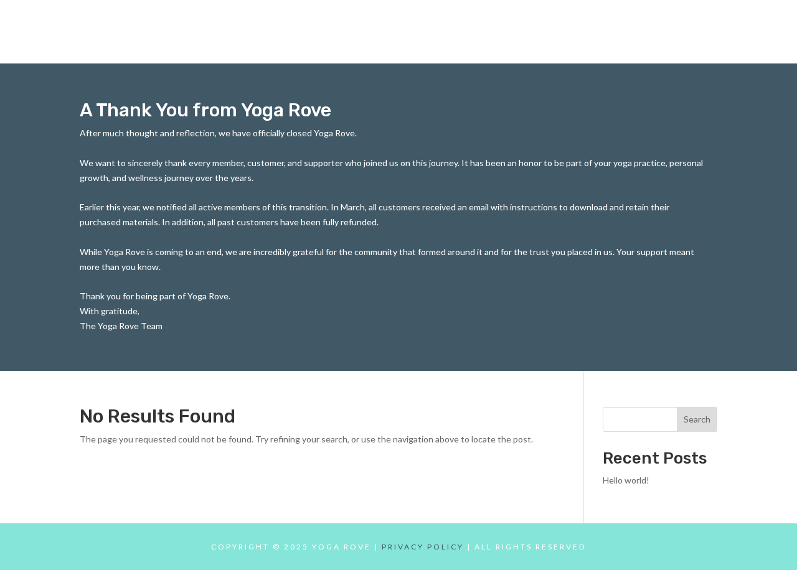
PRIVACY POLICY (423, 546)
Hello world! (626, 480)
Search (697, 419)
